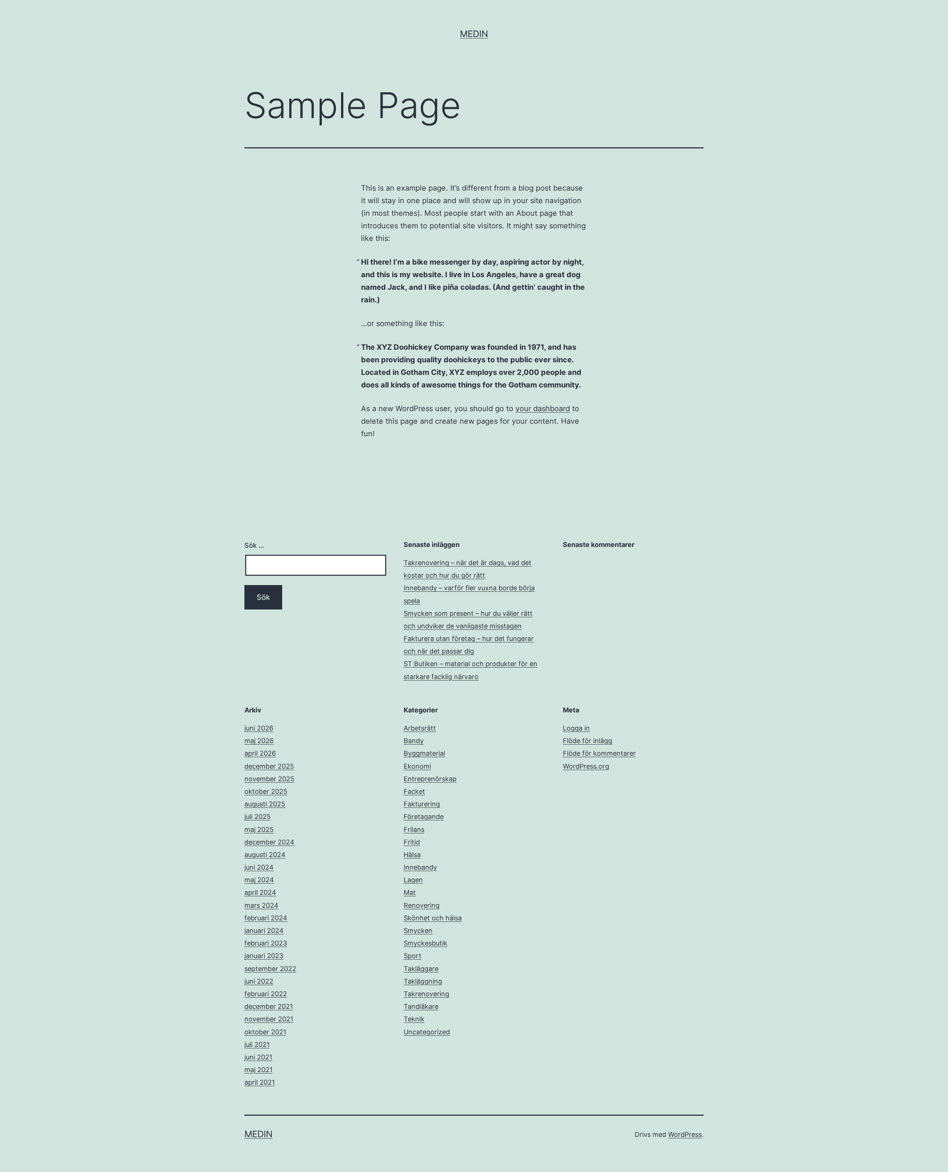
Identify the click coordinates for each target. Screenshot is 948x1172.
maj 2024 (259, 880)
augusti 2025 (264, 804)
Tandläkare (421, 1006)
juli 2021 (257, 1044)
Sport (412, 956)
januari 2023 (263, 956)
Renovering (422, 905)
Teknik (414, 1019)
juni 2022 (258, 981)
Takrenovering (426, 994)
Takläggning (423, 981)
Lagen (413, 880)
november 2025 (269, 779)
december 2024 (269, 842)
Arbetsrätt (420, 728)
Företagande (424, 816)
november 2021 (268, 1019)
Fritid (412, 842)
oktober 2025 (265, 791)
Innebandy (420, 867)
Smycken (418, 930)
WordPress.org (586, 766)
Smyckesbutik (425, 943)
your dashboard (542, 408)
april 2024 (260, 892)
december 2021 (268, 1006)
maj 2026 (259, 741)
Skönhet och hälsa (433, 918)
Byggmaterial (424, 753)
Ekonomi (417, 766)
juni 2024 (259, 867)
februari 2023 (265, 943)
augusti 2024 (265, 855)
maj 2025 (259, 829)
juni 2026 (258, 728)
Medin (474, 33)
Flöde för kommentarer (599, 753)
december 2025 (269, 766)
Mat (410, 892)
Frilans (414, 829)
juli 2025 (257, 816)
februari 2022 (265, 994)
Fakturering (422, 804)
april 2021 (259, 1082)
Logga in (576, 728)
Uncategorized (427, 1032)
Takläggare (421, 969)
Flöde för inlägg (587, 741)
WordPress (685, 1134)
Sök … (254, 545)
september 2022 (270, 969)
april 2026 (260, 753)
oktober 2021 (265, 1032)
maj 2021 (258, 1070)
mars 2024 (261, 905)
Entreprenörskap (430, 779)
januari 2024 (264, 930)
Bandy (414, 741)
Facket (414, 791)
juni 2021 (258, 1057)
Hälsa (412, 855)
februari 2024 (265, 918)
